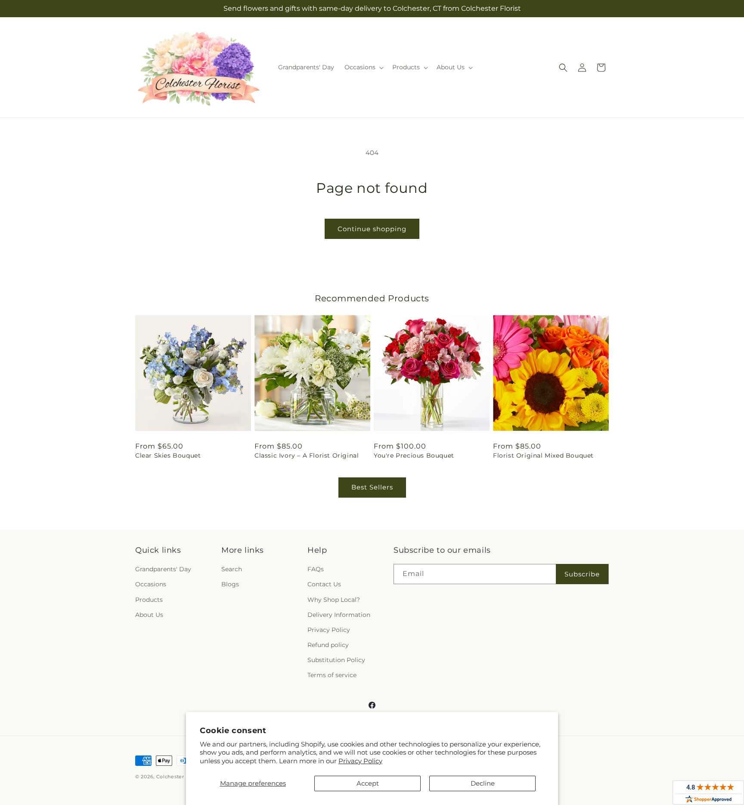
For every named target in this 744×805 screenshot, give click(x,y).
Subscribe (582, 574)
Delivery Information (338, 615)
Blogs (230, 584)
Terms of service (331, 675)
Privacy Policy (360, 761)
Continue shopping (372, 229)
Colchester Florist (179, 777)
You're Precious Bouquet (414, 455)
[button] (363, 67)
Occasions (150, 584)
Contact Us (324, 584)
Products (149, 600)
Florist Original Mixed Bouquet (543, 455)
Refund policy (328, 645)
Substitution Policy (336, 660)
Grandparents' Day (163, 569)
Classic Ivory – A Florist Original (306, 455)
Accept (367, 783)
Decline (483, 783)
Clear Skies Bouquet (168, 455)
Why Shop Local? (333, 600)
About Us (149, 615)
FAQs (315, 569)
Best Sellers (372, 487)
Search (231, 569)
